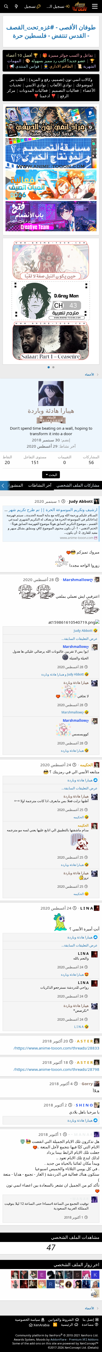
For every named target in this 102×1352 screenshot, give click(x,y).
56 (91, 462)
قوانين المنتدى (26, 66)
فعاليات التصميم (65, 90)
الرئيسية (67, 1324)
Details (93, 1347)
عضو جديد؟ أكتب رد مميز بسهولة (58, 60)
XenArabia (41, 1325)
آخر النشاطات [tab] (39, 485)
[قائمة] (95, 6)
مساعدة (88, 1324)
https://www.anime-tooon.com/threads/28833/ (56, 1048)
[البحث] (6, 6)
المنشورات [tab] (14, 485)
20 (7, 462)
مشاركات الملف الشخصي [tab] (77, 485)
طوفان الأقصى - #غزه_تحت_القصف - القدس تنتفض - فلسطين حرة (51, 31)
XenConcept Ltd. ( (76, 1347)
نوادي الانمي (35, 84)
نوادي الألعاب (60, 84)
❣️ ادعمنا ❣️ (45, 95)
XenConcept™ (89, 1343)
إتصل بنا (88, 1319)
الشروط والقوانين (61, 1319)
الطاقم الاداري (60, 66)
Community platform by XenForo (56, 1335)
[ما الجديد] (16, 6)
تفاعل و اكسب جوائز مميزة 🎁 (67, 55)
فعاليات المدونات (33, 90)
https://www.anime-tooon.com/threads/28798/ (56, 1069)
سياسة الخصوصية (27, 1319)
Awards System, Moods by (56, 1339)
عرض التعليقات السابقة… (79, 638)
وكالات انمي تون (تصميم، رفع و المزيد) (60, 79)
